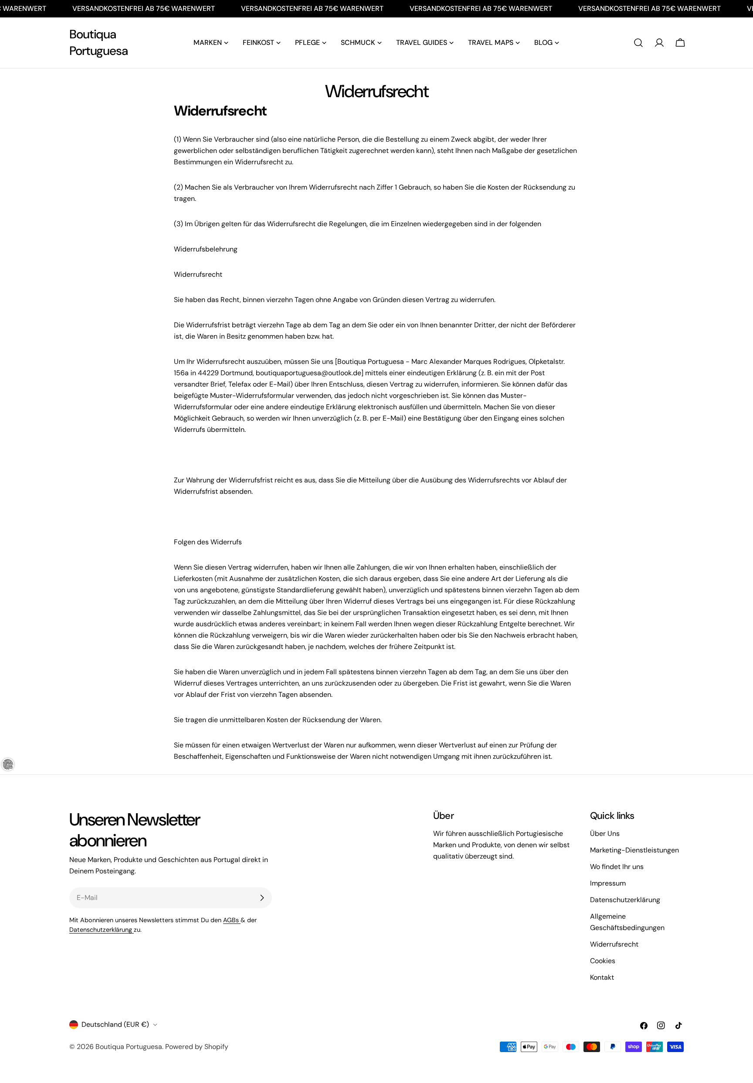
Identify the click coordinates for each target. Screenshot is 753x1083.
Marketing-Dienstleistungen (634, 850)
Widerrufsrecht (614, 944)
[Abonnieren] (262, 898)
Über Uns (605, 833)
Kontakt (602, 977)
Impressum (608, 883)
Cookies (602, 960)
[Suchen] (638, 42)
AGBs (232, 920)
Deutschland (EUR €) (115, 1024)
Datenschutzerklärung (101, 930)
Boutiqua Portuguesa (98, 42)
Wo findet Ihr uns (617, 866)
